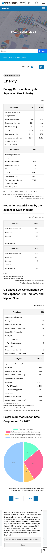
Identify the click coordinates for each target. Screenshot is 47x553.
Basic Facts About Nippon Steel (14, 57)
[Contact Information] (29, 3)
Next (30, 499)
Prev (16, 499)
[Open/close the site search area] (36, 3)
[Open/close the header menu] (43, 3)
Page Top (44, 550)
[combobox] (19, 51)
